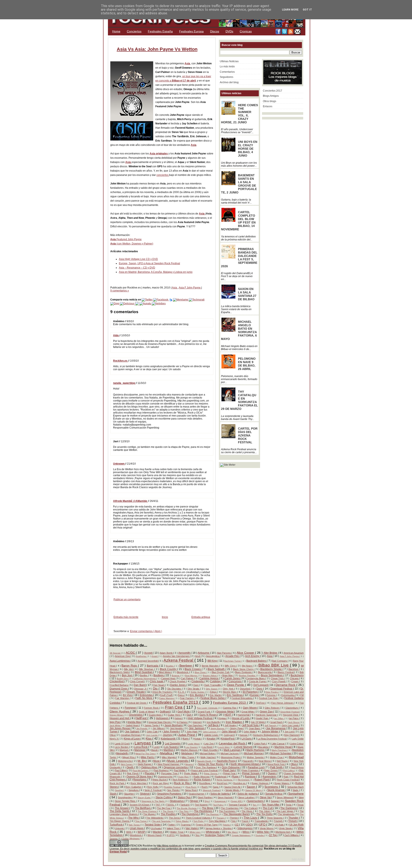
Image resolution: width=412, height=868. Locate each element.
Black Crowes (193, 669)
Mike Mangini (169, 757)
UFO (262, 824)
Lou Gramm (191, 747)
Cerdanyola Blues (255, 678)
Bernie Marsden (210, 665)
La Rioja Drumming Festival (272, 738)
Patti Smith (276, 767)
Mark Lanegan (232, 750)
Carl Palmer (187, 678)
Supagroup (220, 801)
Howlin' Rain (262, 718)
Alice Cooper (246, 652)
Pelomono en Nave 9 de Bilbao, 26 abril (247, 364)
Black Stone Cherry (243, 669)
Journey (168, 735)
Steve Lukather (246, 797)
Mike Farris (147, 757)
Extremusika (288, 695)
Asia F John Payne (190, 287)
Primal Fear (229, 773)
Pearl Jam (229, 770)
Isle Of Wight (258, 722)
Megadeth (122, 753)
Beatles (170, 666)
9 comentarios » (119, 290)
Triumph (278, 821)
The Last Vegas (285, 811)
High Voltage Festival (200, 718)
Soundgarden (125, 797)
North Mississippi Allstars (245, 764)
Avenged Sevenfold (148, 661)
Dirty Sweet (212, 689)
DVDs (229, 31)
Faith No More (144, 698)
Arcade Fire (232, 656)
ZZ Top (273, 835)
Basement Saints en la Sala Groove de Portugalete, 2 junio (239, 184)
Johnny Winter (270, 731)
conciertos (162, 175)
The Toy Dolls (264, 814)
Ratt (286, 776)
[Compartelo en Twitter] (147, 299)
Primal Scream (251, 773)
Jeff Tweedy (271, 725)
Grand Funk (204, 711)
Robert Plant (262, 779)
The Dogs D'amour (147, 811)
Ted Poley (218, 805)
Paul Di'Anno (297, 767)
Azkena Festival (179, 660)
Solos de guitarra (247, 793)
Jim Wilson (159, 728)
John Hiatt (192, 731)
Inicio (165, 617)
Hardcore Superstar (266, 715)
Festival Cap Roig (269, 698)
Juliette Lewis (211, 735)
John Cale (152, 731)
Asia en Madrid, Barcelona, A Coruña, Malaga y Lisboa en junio (155, 271)
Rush (204, 787)
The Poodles (168, 814)
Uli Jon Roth (296, 824)
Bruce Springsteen (272, 675)
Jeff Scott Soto (250, 725)
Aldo (116, 335)
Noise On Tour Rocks (211, 764)
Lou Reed (207, 747)
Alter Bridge (271, 652)
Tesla (289, 804)
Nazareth (248, 761)
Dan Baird (140, 685)
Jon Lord (290, 731)
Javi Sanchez (195, 725)
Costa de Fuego (258, 681)
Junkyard (229, 735)
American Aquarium (293, 653)
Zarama (114, 838)
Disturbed (245, 688)
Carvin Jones (232, 678)
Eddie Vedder (198, 692)
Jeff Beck (213, 725)
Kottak (197, 738)
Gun (189, 714)
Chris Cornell (137, 681)
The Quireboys (190, 814)
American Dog (122, 656)
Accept (148, 652)
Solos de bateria (220, 793)
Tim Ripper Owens (120, 821)
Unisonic (120, 828)
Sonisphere (296, 793)
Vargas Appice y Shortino (218, 828)
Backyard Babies (256, 660)
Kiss (149, 738)
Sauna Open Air (232, 787)
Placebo (150, 773)
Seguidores (226, 76)
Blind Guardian (144, 672)
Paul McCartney (141, 770)
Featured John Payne (126, 239)
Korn (186, 738)
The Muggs (149, 814)
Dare (196, 685)
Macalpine (263, 747)
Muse (156, 760)
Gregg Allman (117, 715)
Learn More (290, 9)
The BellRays (143, 808)
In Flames (182, 722)
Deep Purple (236, 685)
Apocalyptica (213, 656)
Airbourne (204, 652)
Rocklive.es (120, 360)
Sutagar (275, 801)
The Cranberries (230, 808)
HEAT (228, 714)
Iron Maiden (234, 722)
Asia (187, 63)
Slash (113, 793)
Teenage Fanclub (238, 804)
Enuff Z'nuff (166, 695)
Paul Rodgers (161, 770)
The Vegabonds (286, 814)
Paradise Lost (256, 767)
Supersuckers (255, 801)
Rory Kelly (153, 787)
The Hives (247, 811)
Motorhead (296, 757)
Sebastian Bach (295, 787)
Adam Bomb (166, 653)
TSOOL (170, 804)
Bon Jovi (127, 675)
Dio (156, 688)
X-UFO (171, 835)
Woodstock (136, 835)
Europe (254, 695)
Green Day (266, 711)
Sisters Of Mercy (253, 790)
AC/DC (131, 652)
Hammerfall (244, 715)
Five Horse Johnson (282, 703)
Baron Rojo (129, 665)
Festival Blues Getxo (213, 698)
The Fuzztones (227, 811)
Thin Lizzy (251, 817)
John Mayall (229, 731)
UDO (249, 824)
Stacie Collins (164, 797)
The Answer (122, 808)
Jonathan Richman (131, 735)
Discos (214, 31)
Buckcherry (297, 675)
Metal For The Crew (145, 753)
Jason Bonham (173, 725)
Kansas (243, 735)
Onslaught (115, 767)
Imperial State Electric (160, 722)
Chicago (294, 678)
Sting (301, 797)
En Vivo (128, 695)
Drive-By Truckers (162, 692)
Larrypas (143, 743)
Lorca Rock (141, 747)
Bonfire (144, 675)
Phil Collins (289, 770)
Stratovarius (177, 801)
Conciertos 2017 (272, 90)
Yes (197, 835)
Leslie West (194, 744)
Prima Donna (211, 773)
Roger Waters (282, 783)
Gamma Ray (230, 707)
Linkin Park (260, 743)
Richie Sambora (225, 780)
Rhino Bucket (159, 779)
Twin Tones (134, 825)
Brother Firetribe (247, 675)
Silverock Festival (211, 790)
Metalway (187, 753)
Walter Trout (177, 832)
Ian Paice (294, 718)
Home (116, 31)
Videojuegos (245, 828)
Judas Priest (187, 735)
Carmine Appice (209, 678)
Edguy (214, 692)
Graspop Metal (225, 711)
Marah (154, 750)
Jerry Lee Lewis (290, 725)
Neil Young (282, 761)
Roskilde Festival (172, 787)
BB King (213, 660)
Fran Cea (174, 707)
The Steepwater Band (236, 814)
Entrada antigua (200, 617)
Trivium (292, 821)
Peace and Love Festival (204, 770)
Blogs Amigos (271, 95)
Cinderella (197, 681)
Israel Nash (276, 722)
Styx (206, 801)
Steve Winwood (285, 797)
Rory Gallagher (133, 787)
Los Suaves (171, 747)
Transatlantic (261, 821)
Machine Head (283, 747)
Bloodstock (183, 672)
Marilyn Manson (189, 750)
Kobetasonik (168, 738)
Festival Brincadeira (242, 698)
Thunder (293, 817)
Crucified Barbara (119, 685)
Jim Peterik (142, 728)
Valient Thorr (173, 828)
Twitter (172, 824)
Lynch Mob (224, 747)
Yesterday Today (215, 835)
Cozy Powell (279, 681)
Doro (259, 688)
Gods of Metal (146, 711)
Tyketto (226, 825)
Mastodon (298, 750)
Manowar (140, 750)
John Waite (250, 731)
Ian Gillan (279, 718)
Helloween (162, 718)
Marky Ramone (255, 750)
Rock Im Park (117, 783)
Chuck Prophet (178, 681)
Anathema (141, 656)
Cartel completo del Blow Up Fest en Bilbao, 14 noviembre (238, 220)
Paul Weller (180, 770)
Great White (248, 711)
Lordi (156, 747)
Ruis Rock (191, 787)
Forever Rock (151, 707)
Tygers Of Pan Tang (207, 824)
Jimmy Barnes (218, 728)
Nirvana (189, 764)
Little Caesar (278, 743)
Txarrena (186, 824)
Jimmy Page (237, 728)
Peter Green (271, 770)
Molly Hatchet (207, 757)
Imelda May (134, 722)
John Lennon (210, 732)
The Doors (168, 811)
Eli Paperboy (251, 691)
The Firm (184, 811)
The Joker (265, 811)
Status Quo (184, 797)
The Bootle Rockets (187, 808)
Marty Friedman (280, 750)
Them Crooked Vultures (198, 818)
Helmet (178, 718)
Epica (181, 695)
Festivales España (160, 31)
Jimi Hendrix (177, 728)
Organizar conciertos (176, 767)
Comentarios (227, 71)
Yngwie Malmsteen (241, 835)
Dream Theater (136, 691)
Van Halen (191, 828)
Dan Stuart (159, 685)
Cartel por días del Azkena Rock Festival (248, 435)
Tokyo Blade (182, 821)
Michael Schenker (281, 753)
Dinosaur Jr (140, 688)
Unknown (119, 463)
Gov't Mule (184, 711)
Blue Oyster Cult (221, 672)
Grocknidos (136, 714)
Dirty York (228, 688)
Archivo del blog (229, 82)
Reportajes (140, 779)
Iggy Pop (115, 722)
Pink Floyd (133, 773)
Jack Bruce (294, 722)
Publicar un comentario (127, 599)
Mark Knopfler (210, 750)
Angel (154, 656)
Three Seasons (275, 818)
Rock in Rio (182, 783)
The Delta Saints (120, 811)
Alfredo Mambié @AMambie (130, 501)
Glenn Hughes (120, 711)
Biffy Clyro (230, 665)
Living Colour (297, 743)
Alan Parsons (224, 653)
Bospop (176, 675)
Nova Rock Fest (276, 764)
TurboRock (116, 824)
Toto (233, 821)
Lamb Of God (122, 743)
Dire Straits (194, 688)
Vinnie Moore (267, 828)
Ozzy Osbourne (231, 767)
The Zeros (174, 818)
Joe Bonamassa (276, 728)
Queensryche (165, 776)
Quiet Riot (183, 777)
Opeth (130, 767)
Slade (295, 790)
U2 (237, 824)
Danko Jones (178, 685)
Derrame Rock (286, 685)
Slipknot (145, 793)
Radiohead (221, 776)
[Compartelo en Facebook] (161, 299)
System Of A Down (140, 804)
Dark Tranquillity (213, 685)
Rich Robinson (181, 779)
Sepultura (134, 790)
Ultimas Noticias (229, 61)
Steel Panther (205, 797)
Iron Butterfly (214, 722)
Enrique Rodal (118, 851)
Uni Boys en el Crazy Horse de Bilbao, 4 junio (247, 148)
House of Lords (241, 718)
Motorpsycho (125, 761)
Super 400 (236, 801)
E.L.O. (182, 692)
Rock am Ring (160, 783)
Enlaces (267, 106)
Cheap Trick (278, 678)
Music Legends (178, 760)
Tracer (245, 821)
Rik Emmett (244, 780)
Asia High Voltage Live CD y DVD (138, 259)
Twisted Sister (153, 824)
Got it (307, 9)
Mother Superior (255, 757)
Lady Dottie (298, 738)
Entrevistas (146, 695)
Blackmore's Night (119, 672)
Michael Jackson (230, 753)
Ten (255, 805)
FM (302, 695)
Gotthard (165, 711)
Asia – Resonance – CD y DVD (137, 267)
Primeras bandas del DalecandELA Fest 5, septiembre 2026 (239, 257)
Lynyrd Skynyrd (243, 747)
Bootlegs (159, 675)
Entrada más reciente (126, 617)
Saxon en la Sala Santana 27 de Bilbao (247, 294)
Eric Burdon (197, 695)
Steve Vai (265, 797)
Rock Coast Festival (288, 779)
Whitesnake (213, 831)
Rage (235, 776)
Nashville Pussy (226, 760)
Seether (119, 790)
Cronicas (246, 31)
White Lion (195, 832)
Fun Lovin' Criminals (207, 708)
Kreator (211, 738)
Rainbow (250, 776)
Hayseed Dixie (291, 715)
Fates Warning (167, 698)
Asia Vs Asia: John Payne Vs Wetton (157, 49)
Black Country (168, 669)
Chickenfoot (117, 681)
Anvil (198, 656)
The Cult (268, 808)
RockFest (222, 783)
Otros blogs (269, 101)
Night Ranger (145, 764)
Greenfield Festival (290, 712)
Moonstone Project (231, 757)
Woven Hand (154, 835)
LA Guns (247, 738)
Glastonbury (292, 707)
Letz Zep (209, 743)
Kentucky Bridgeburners (266, 735)
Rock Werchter (138, 783)
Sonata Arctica (274, 793)
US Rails (279, 824)
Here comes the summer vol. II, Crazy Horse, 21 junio (239, 113)
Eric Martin (216, 695)
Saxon (251, 786)
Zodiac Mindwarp (131, 838)
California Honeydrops (144, 678)
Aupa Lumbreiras (120, 660)
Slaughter (129, 794)
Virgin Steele (286, 828)
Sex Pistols (173, 790)
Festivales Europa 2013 (230, 702)
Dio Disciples (174, 688)
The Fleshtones (203, 811)
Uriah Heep (137, 828)
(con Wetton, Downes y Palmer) (131, 243)
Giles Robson (272, 707)
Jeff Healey (230, 725)
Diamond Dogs (119, 688)
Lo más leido (227, 66)
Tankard (184, 804)
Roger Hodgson (260, 783)
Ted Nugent (201, 804)
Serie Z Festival (153, 790)
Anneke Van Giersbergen (176, 656)
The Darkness (288, 808)
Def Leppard (261, 685)
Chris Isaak (157, 681)
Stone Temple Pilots (125, 801)
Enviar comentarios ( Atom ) (146, 631)
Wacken (158, 831)
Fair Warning (122, 698)
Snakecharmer (197, 794)
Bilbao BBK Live (274, 665)
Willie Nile (263, 831)
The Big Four (164, 808)
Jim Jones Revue (120, 728)
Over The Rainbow (205, 767)
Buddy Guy (123, 678)
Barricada (153, 665)
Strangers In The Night (153, 801)
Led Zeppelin (173, 743)
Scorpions (271, 786)
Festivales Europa (191, 31)
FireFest (260, 703)
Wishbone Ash (283, 832)
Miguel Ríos (128, 757)
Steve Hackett (225, 797)
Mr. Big (142, 760)
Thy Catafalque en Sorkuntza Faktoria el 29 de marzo (239, 400)
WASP (142, 831)
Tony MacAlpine (217, 821)
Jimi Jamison (197, 728)
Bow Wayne (191, 675)
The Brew (208, 808)
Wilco (246, 831)
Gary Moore (250, 707)
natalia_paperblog (124, 383)
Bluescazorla (265, 672)
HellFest (141, 718)
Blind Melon (165, 672)
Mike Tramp (188, 757)
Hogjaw (222, 718)
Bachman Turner (233, 661)
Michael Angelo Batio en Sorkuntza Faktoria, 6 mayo (239, 330)
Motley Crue (276, 757)
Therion (234, 818)
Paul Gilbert (121, 770)
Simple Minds (232, 790)
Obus (294, 764)
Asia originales (159, 153)
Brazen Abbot (210, 675)
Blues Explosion (243, 672)
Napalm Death (204, 761)
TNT (158, 804)
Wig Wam (232, 832)
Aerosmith (184, 652)
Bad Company (280, 661)
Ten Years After (271, 804)
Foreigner (131, 707)
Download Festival (281, 688)
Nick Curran (127, 764)
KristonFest (228, 738)
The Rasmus (212, 814)
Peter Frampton (250, 770)
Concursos (235, 681)
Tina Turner (141, 821)
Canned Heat (168, 678)
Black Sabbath (217, 669)
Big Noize (247, 665)
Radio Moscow (202, 776)
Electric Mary (230, 692)
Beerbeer (186, 665)
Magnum (124, 750)
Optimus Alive (149, 767)
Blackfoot (293, 669)
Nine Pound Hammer (169, 764)
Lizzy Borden (122, 747)
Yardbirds (185, 835)
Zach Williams (291, 835)
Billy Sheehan (146, 669)
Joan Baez (255, 728)
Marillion (169, 750)
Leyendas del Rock (232, 743)
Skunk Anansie (276, 790)
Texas (300, 804)
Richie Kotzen (202, 779)
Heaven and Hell (120, 718)
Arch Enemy (252, 656)
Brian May (228, 675)
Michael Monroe (254, 753)
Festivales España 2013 (176, 702)
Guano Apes (155, 715)
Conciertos (134, 31)
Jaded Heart (132, 725)
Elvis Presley (272, 692)
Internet (197, 722)
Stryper (194, 801)
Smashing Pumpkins (169, 793)
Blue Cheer (201, 672)
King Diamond (291, 735)
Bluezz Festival (285, 672)
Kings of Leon (132, 738)
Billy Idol (128, 669)
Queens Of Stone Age (139, 776)
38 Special (115, 653)
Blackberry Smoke (271, 669)
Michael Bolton (207, 753)
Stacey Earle (144, 797)
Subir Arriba (298, 859)
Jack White (115, 725)
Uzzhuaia (156, 828)
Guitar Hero (174, 715)
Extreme (271, 695)
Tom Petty (198, 821)
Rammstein (270, 776)
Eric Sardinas (235, 695)
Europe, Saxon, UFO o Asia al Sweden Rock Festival (149, 263)
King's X (114, 738)
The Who (133, 817)
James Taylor (151, 725)
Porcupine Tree (169, 773)
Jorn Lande (152, 735)
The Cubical (251, 808)
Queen (272, 773)
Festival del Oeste (137, 703)
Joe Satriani (132, 731)
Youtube (259, 835)
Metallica (166, 753)
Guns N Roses (208, 714)
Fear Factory (187, 698)
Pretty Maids (191, 773)
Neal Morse (265, 761)
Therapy (220, 818)
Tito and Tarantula (161, 821)
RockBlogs (205, 783)
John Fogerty (171, 731)
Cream (295, 681)
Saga (216, 787)
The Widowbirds (155, 818)
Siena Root (191, 790)
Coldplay (215, 681)
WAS (129, 832)
